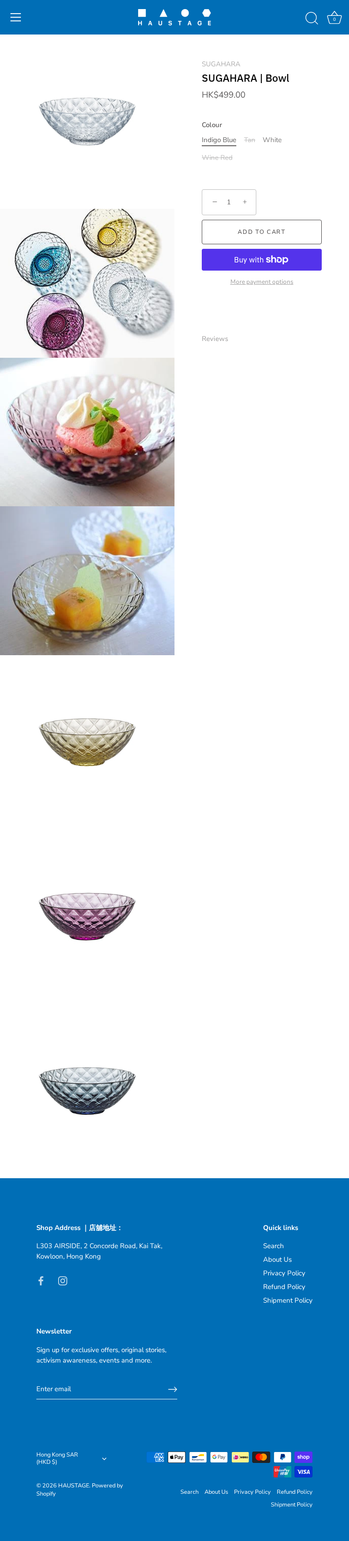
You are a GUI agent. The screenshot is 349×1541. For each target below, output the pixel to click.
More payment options (262, 281)
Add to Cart (262, 232)
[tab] (219, 339)
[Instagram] (62, 1279)
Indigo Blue (219, 140)
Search (273, 1245)
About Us (277, 1259)
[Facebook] (40, 1279)
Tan (249, 140)
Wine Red (217, 157)
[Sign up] (172, 1389)
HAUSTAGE (73, 1486)
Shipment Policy (288, 1300)
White (272, 140)
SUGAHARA (221, 64)
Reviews (215, 338)
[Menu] (16, 17)
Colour (212, 125)
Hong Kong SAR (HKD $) (57, 1459)
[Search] (312, 19)
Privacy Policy (284, 1273)
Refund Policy (284, 1286)
